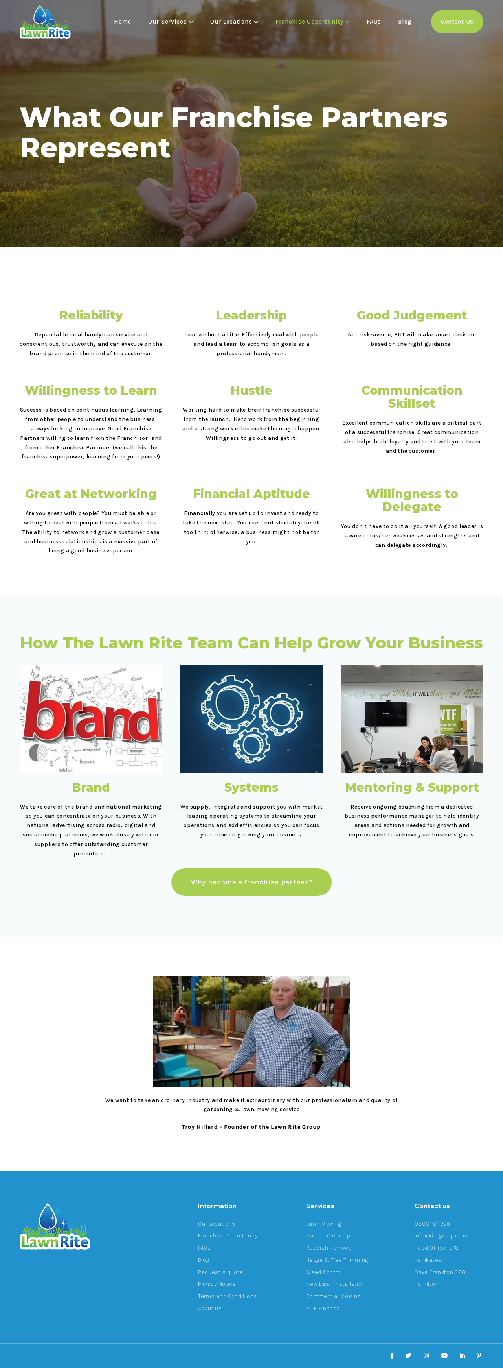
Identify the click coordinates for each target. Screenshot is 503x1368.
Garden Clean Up (328, 1235)
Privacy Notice (217, 1284)
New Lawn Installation (335, 1284)
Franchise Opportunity (228, 1235)
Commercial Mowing (333, 1296)
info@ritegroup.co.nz (442, 1235)
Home (122, 21)
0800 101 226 (432, 1223)
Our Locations (216, 1223)
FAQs (374, 21)
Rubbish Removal (329, 1247)
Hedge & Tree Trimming (337, 1260)
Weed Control (324, 1272)
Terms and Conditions (227, 1296)
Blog (405, 21)
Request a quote (220, 1272)
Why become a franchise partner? (251, 882)
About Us (210, 1308)
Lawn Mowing (323, 1223)
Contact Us (457, 21)
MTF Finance (323, 1308)
